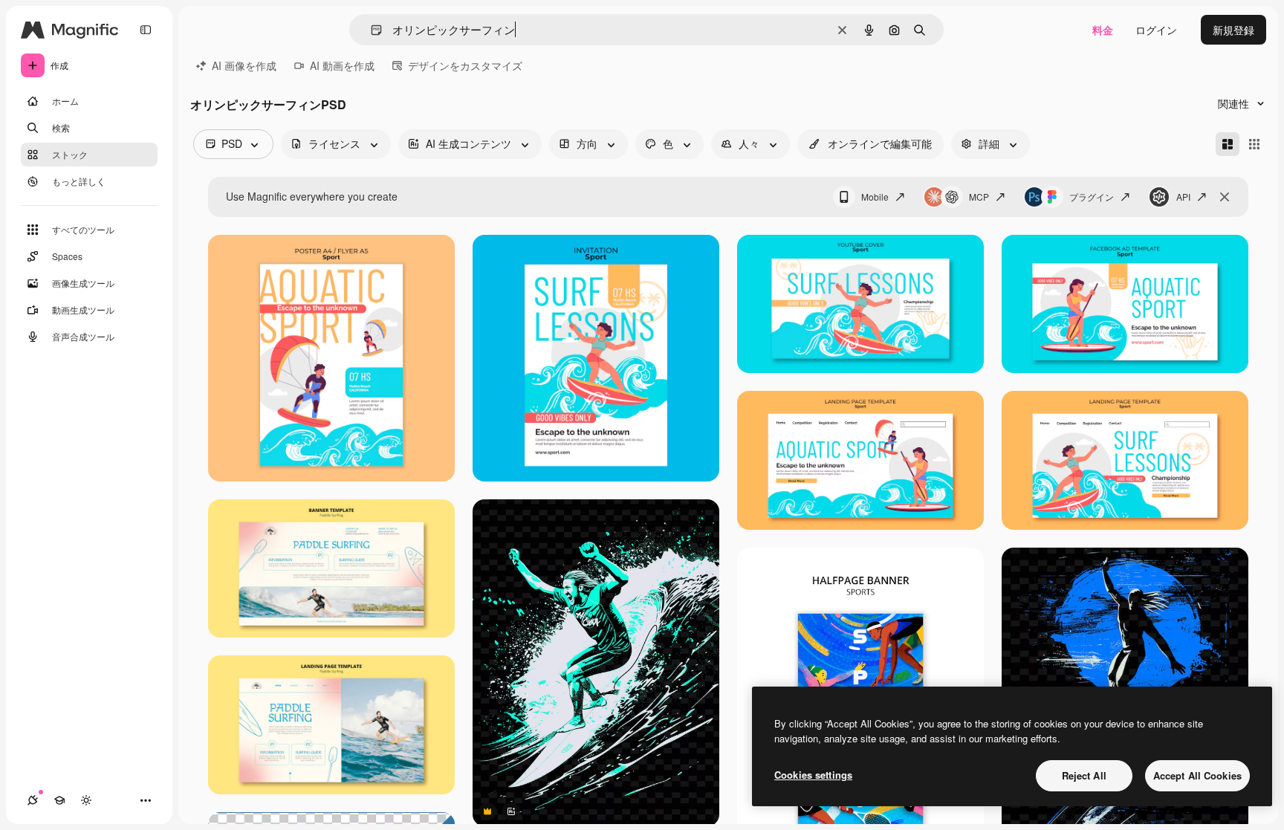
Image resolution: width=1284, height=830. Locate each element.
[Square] (1254, 144)
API (1183, 196)
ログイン (1156, 29)
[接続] (33, 800)
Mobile (875, 196)
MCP (979, 196)
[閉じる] (1224, 197)
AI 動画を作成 (342, 65)
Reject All (1084, 775)
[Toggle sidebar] (146, 30)
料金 (1102, 29)
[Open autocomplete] (370, 30)
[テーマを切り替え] (86, 800)
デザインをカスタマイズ (465, 65)
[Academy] (59, 800)
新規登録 (1233, 29)
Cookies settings (813, 775)
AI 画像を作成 (244, 65)
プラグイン (1091, 196)
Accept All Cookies (1197, 775)
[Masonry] (1227, 144)
